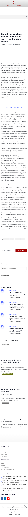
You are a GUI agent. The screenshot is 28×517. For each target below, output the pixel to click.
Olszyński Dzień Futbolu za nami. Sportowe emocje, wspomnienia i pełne (16, 330)
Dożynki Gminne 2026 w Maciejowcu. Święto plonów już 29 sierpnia (17, 318)
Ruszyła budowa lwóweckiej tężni (12, 419)
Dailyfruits (6, 239)
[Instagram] (14, 3)
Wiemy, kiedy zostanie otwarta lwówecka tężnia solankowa (11, 361)
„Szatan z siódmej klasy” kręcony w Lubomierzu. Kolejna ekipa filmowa (18, 294)
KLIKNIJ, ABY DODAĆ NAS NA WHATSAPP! (14, 107)
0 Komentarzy (17, 44)
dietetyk (11, 239)
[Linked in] (5, 498)
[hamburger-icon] (2, 17)
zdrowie (22, 239)
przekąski (17, 239)
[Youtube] (16, 3)
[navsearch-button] (25, 17)
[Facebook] (12, 3)
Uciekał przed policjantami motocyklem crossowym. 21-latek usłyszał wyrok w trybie (17, 306)
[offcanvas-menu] (14, 1)
